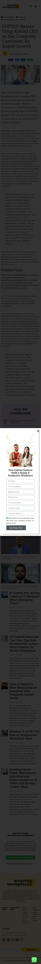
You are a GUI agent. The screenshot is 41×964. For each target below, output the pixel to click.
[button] (38, 431)
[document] (20, 482)
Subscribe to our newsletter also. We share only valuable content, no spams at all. (20, 520)
